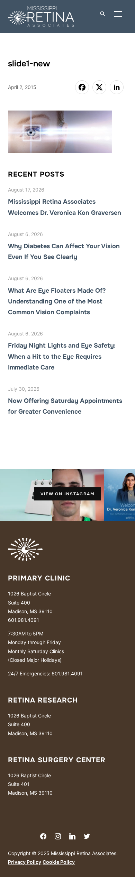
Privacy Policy (24, 862)
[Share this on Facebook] (82, 87)
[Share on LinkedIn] (117, 87)
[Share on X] (99, 87)
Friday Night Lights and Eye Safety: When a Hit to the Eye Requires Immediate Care (62, 356)
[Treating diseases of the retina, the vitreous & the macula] (25, 542)
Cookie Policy (59, 862)
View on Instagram (67, 494)
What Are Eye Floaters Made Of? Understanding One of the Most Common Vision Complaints (57, 301)
